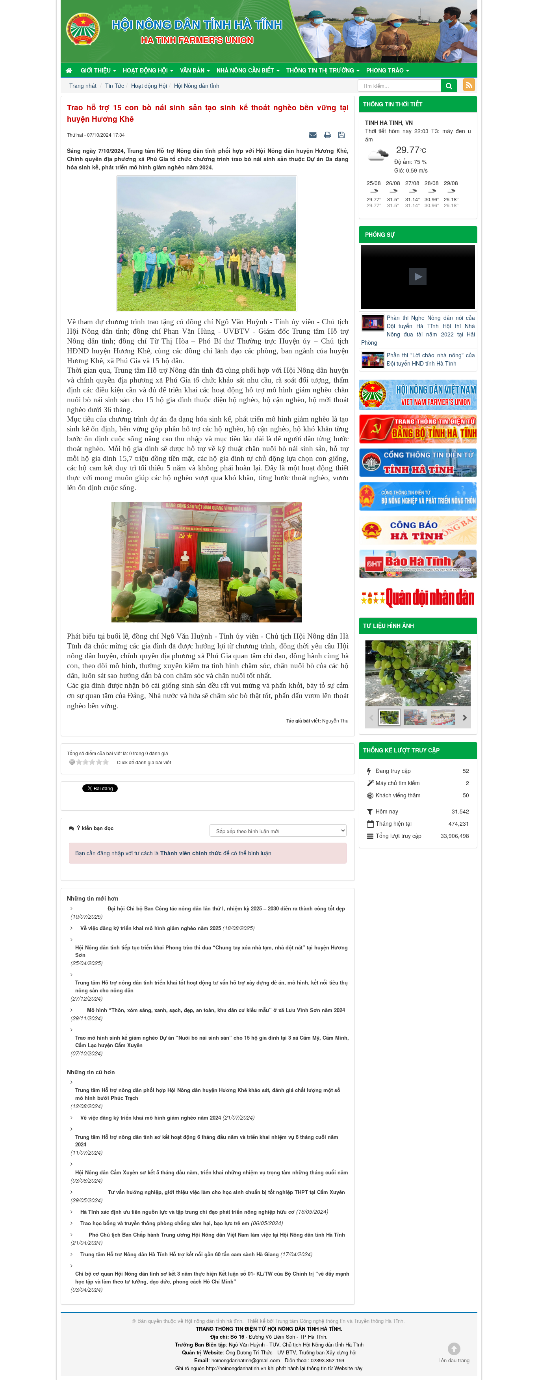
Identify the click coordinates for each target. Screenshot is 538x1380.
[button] (418, 276)
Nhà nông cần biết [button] (246, 70)
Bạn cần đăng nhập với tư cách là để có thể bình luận (173, 853)
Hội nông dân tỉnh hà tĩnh (213, 1320)
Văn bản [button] (193, 70)
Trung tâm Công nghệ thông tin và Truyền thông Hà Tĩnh (339, 1320)
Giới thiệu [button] (96, 70)
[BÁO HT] (418, 563)
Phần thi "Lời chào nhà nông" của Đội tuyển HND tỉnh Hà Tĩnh (431, 359)
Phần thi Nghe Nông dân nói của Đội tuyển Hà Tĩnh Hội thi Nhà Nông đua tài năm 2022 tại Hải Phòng (418, 330)
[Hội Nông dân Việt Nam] (418, 394)
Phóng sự (380, 234)
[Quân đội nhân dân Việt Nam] (418, 597)
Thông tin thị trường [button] (321, 70)
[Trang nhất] (69, 70)
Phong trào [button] (385, 70)
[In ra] (328, 134)
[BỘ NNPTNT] (418, 496)
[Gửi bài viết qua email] (314, 134)
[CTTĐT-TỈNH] (418, 462)
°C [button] (423, 150)
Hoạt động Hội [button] (146, 70)
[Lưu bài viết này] (342, 134)
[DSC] (418, 428)
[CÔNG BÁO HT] (418, 529)
